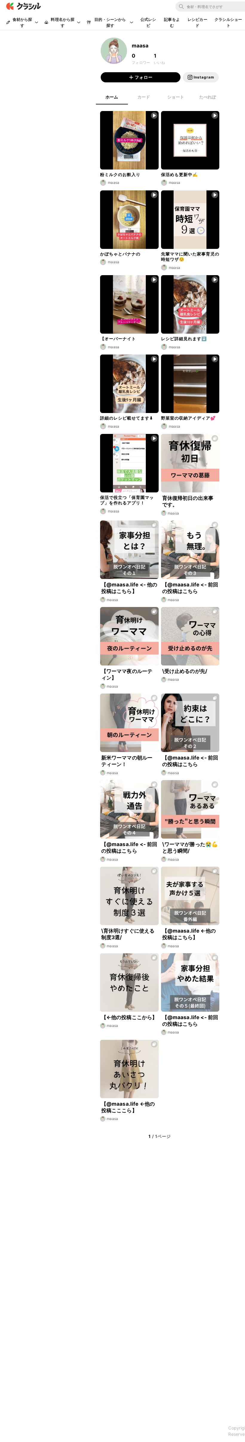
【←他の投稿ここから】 (129, 1017)
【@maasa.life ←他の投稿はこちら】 (189, 934)
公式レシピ (148, 22)
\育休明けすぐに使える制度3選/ (128, 934)
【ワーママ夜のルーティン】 (127, 674)
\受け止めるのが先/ (185, 671)
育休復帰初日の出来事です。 (188, 501)
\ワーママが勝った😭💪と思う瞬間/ (190, 847)
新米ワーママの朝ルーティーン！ (127, 761)
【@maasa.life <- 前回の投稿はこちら (190, 588)
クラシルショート (228, 22)
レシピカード (197, 22)
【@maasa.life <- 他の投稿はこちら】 (129, 588)
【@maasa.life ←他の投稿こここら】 (128, 1107)
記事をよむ (172, 22)
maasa (173, 513)
